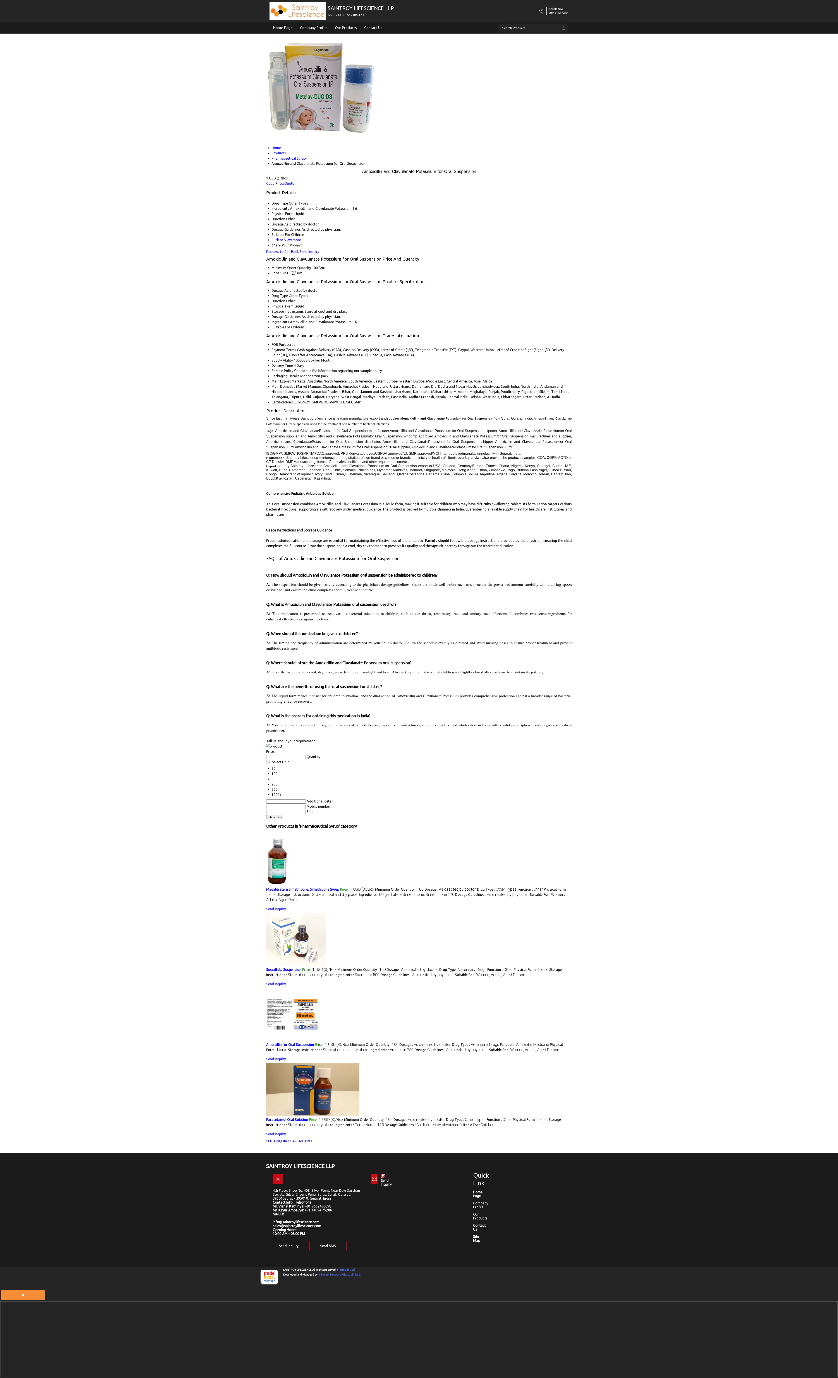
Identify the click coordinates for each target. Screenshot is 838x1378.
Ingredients (280, 322)
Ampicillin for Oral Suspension (290, 1045)
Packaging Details (285, 376)
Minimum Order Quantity (291, 268)
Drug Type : (497, 889)
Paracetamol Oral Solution (287, 1120)
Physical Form (282, 306)
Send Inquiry (309, 252)
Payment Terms (283, 350)
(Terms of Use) (346, 1269)
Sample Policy (282, 371)
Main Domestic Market (289, 386)
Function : (530, 889)
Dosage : (450, 889)
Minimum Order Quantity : (399, 889)
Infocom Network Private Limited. (340, 1274)
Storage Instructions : (317, 894)
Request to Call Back (282, 252)
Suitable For (280, 327)
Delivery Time (282, 365)
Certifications (282, 402)
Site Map (476, 1238)
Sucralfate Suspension (283, 970)
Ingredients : (406, 894)
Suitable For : (490, 975)
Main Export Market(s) (289, 381)
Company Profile (314, 28)
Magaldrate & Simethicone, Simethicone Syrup (302, 889)
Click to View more (286, 240)
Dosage (277, 290)
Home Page (283, 28)
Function (278, 301)
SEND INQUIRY (277, 1141)
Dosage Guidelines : (492, 894)
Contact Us (373, 28)
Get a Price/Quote (280, 183)
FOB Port (278, 345)
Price (275, 273)
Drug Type (279, 296)
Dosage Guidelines (286, 317)
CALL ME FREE (301, 1141)
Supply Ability (282, 360)
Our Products (346, 28)
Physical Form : (531, 970)
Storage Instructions (287, 311)
